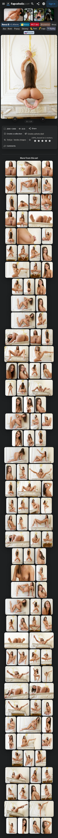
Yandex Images (20, 140)
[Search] (32, 4)
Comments (11, 146)
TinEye (9, 140)
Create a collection (14, 134)
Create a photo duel (36, 133)
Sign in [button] (52, 3)
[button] (3, 3)
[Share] (38, 4)
